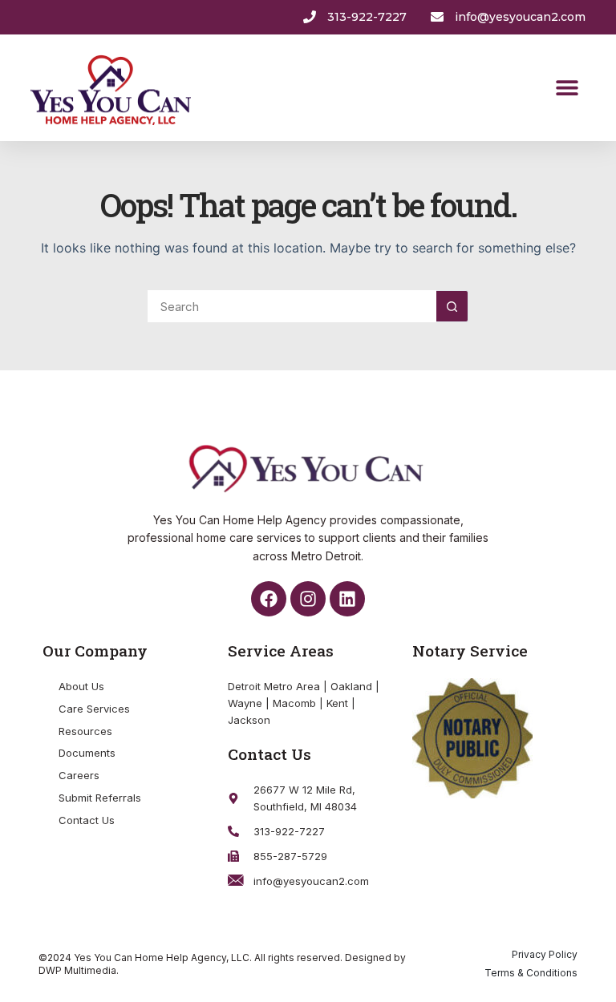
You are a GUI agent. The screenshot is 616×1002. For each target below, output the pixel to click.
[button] (567, 88)
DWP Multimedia (77, 970)
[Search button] (452, 306)
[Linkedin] (347, 598)
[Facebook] (268, 598)
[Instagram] (308, 598)
